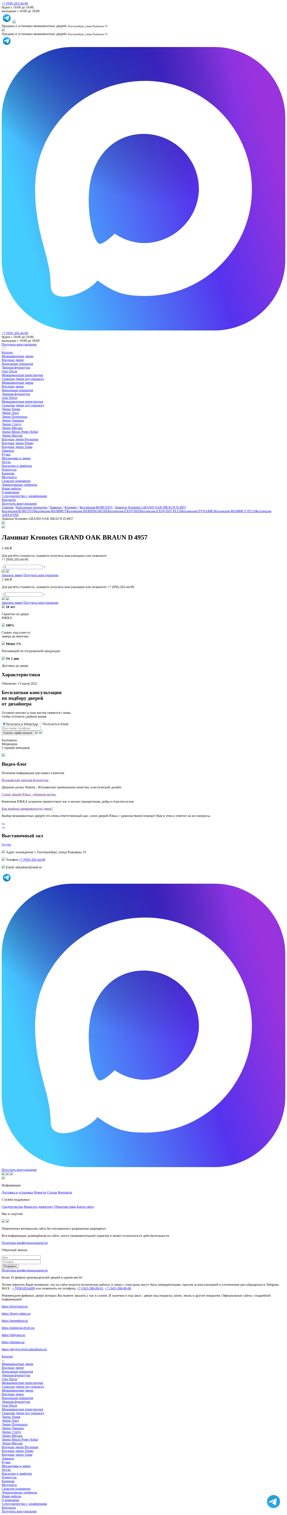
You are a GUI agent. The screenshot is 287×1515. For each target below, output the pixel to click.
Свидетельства (12, 1206)
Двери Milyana (12, 428)
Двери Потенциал (15, 416)
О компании (10, 492)
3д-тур (6, 844)
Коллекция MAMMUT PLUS (235, 511)
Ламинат (8, 450)
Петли (6, 462)
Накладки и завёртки (17, 466)
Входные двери (13, 360)
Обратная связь (65, 1206)
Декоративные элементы (19, 484)
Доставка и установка (17, 1192)
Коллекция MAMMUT (50, 511)
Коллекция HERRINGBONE (87, 511)
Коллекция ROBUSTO (18, 511)
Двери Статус (11, 424)
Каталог (7, 352)
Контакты (9, 500)
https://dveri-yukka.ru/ (16, 1313)
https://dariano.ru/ (13, 1342)
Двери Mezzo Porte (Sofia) (20, 432)
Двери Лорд (10, 413)
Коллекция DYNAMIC (197, 511)
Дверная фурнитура (16, 367)
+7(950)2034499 (23, 1288)
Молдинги (9, 477)
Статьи (52, 1192)
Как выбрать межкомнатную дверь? (27, 808)
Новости (40, 1192)
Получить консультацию (19, 503)
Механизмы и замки (16, 458)
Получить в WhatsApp (22, 724)
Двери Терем (11, 409)
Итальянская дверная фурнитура (25, 780)
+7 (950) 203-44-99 (15, 3)
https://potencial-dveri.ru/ (18, 1328)
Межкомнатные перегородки (22, 375)
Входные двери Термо (17, 443)
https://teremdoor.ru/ (15, 1320)
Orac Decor (9, 371)
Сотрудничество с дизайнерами (24, 496)
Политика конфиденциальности (25, 1243)
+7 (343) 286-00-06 (118, 1288)
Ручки (6, 454)
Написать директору (38, 1206)
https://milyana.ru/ (13, 1335)
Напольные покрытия (17, 364)
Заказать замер (12, 575)
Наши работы (11, 488)
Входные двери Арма (17, 447)
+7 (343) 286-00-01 (90, 1288)
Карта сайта (85, 1206)
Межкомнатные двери (17, 356)
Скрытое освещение (16, 481)
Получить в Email (55, 724)
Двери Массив (12, 435)
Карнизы (8, 473)
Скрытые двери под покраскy (23, 379)
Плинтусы (9, 469)
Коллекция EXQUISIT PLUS (160, 511)
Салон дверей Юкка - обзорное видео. (29, 794)
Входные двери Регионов (20, 439)
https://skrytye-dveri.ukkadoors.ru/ (24, 1349)
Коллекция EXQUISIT (124, 511)
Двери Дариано (13, 420)
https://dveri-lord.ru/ (15, 1306)
